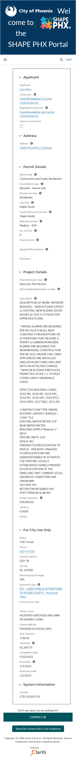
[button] (61, 59)
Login (68, 59)
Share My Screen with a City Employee (38, 728)
